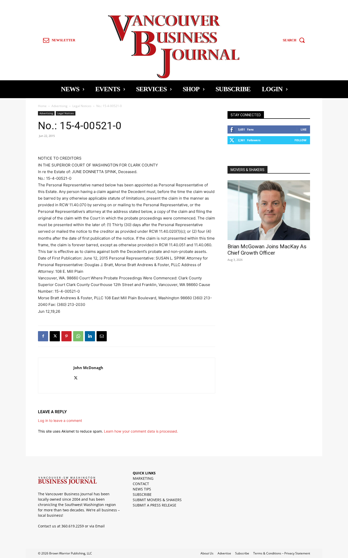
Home (42, 106)
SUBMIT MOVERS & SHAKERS (157, 499)
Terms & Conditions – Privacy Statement (281, 553)
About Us (206, 553)
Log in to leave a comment (60, 420)
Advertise (224, 553)
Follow (300, 140)
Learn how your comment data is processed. (141, 431)
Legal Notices (81, 106)
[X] (55, 336)
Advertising (59, 106)
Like (303, 129)
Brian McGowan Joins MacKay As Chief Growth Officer (266, 249)
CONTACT (141, 483)
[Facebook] (43, 336)
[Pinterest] (66, 336)
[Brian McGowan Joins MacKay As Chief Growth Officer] (268, 210)
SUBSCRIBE (142, 494)
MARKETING (143, 478)
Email (100, 526)
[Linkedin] (90, 336)
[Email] (102, 336)
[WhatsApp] (78, 336)
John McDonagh (88, 367)
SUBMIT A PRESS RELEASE (154, 505)
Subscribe (242, 553)
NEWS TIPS (142, 489)
